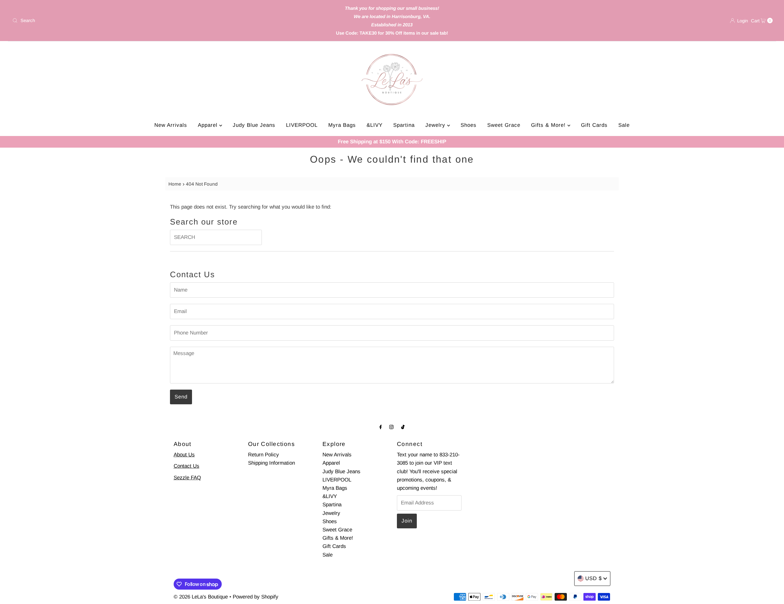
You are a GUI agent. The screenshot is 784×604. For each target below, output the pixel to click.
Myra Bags (342, 125)
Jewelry (436, 125)
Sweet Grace (503, 125)
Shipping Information (271, 463)
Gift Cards (594, 125)
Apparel (208, 125)
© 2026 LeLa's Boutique (201, 597)
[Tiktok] (403, 427)
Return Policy (263, 455)
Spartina (404, 125)
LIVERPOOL (302, 125)
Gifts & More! (549, 125)
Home (174, 184)
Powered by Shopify (255, 597)
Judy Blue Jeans (254, 125)
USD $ (593, 578)
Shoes (469, 125)
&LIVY (375, 125)
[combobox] (135, 20)
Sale (624, 125)
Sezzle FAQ (187, 478)
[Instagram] (391, 427)
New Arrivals (170, 125)
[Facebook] (380, 427)
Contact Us (186, 466)
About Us (184, 455)
